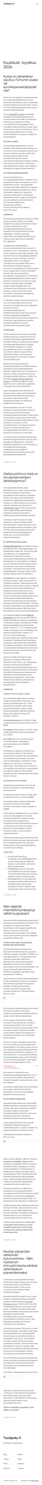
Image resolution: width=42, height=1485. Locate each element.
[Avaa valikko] (37, 3)
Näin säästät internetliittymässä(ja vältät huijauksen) (19, 910)
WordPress (35, 1480)
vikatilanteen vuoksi (11, 508)
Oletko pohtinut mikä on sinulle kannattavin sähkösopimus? (20, 477)
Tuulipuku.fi (8, 3)
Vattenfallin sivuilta (16, 114)
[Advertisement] (21, 36)
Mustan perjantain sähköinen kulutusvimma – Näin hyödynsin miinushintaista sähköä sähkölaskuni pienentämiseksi (20, 1262)
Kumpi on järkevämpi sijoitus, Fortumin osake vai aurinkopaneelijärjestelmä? (20, 83)
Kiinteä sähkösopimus (12, 546)
